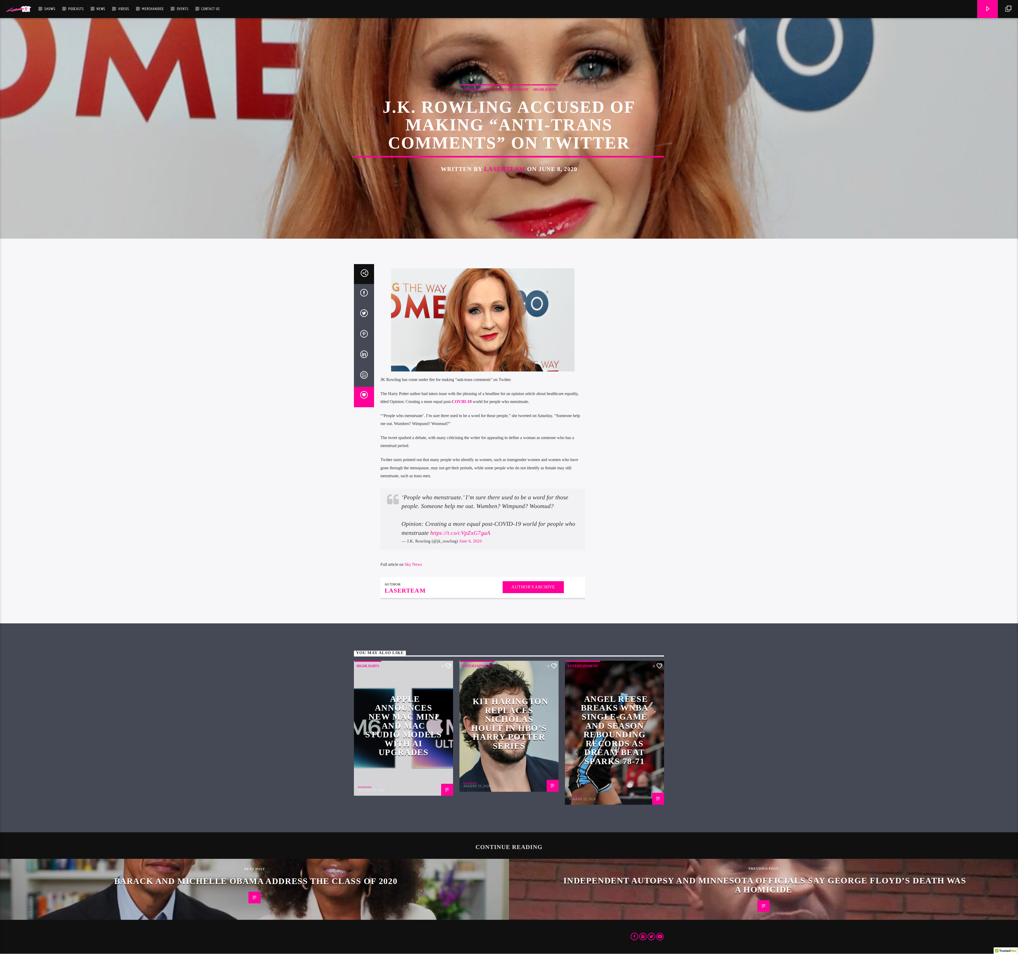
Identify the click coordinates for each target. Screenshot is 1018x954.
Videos (123, 9)
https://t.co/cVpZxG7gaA (460, 532)
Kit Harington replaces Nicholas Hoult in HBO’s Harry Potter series (509, 724)
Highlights (544, 89)
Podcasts (76, 9)
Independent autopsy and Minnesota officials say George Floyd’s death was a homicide (764, 885)
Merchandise (153, 9)
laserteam (504, 169)
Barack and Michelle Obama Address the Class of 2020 (256, 881)
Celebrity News (477, 89)
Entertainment (513, 89)
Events (182, 9)
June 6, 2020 (470, 541)
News (100, 9)
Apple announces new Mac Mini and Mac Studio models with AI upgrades (403, 725)
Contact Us (210, 9)
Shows (49, 9)
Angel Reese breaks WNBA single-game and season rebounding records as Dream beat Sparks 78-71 (614, 730)
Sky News (413, 564)
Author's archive (533, 587)
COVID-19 (462, 401)
